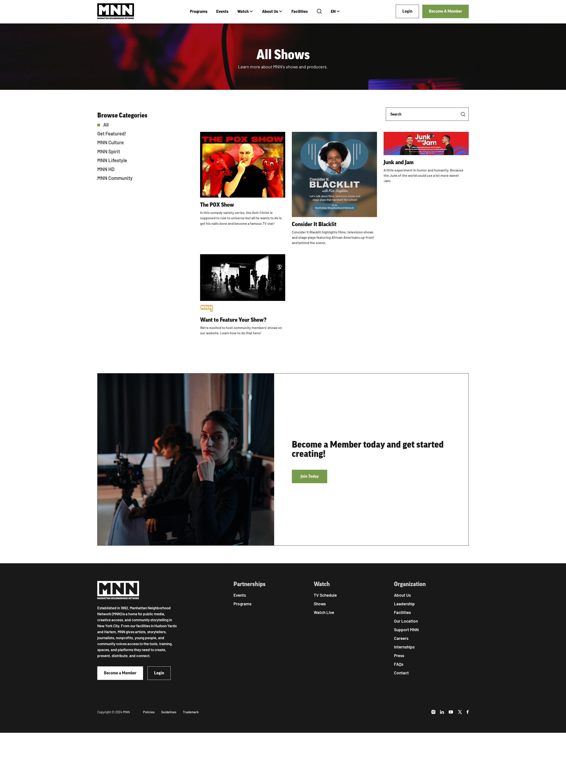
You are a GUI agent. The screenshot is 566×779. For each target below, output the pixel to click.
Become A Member (445, 11)
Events (222, 11)
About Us (270, 11)
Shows (320, 603)
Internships (404, 646)
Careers (401, 638)
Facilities (299, 11)
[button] (245, 11)
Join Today (309, 476)
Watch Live (324, 612)
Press (399, 655)
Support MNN (406, 629)
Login (407, 11)
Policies (149, 712)
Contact (401, 672)
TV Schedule (325, 595)
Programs (198, 11)
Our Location (406, 620)
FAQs (398, 664)
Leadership (404, 603)
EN (333, 11)
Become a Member (120, 673)
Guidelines (168, 712)
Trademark (191, 712)
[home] (115, 11)
